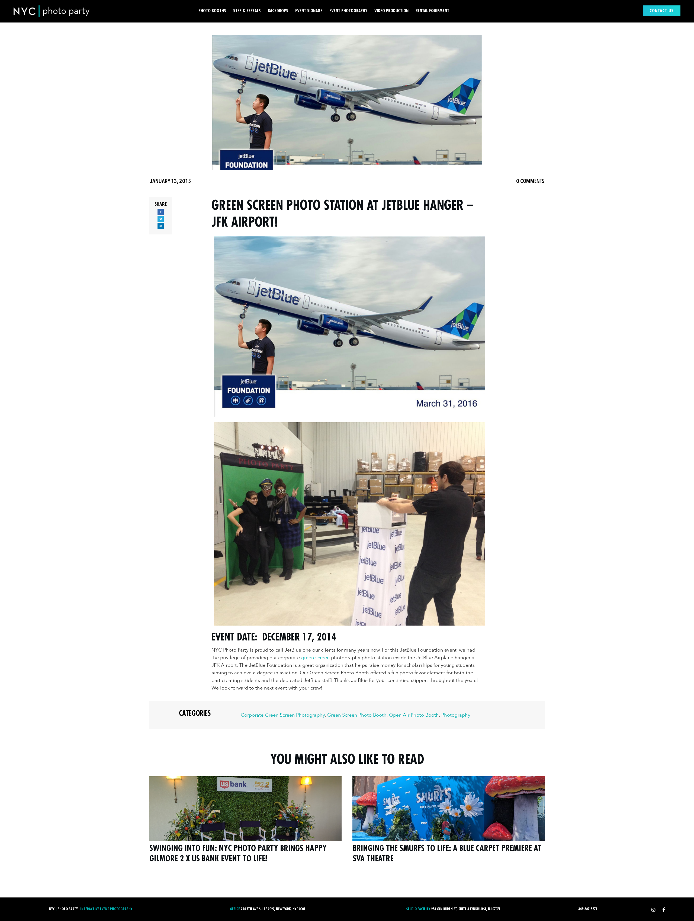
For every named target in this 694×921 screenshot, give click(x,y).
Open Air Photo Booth (414, 715)
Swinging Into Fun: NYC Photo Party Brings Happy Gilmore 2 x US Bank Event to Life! (245, 823)
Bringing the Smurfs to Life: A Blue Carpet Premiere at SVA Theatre (448, 823)
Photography (455, 715)
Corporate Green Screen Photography (283, 715)
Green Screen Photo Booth (357, 715)
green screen (315, 657)
